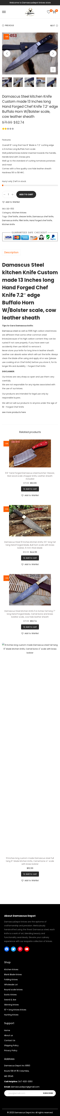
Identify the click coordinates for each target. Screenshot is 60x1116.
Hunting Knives (11, 1014)
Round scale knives (13, 989)
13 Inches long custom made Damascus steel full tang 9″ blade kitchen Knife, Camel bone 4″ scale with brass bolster (30, 861)
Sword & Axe (10, 999)
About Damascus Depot (20, 915)
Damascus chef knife (43, 216)
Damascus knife (10, 220)
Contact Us (9, 1040)
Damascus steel (10, 331)
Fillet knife (23, 220)
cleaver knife (25, 216)
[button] (11, 202)
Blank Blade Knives (13, 974)
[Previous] (6, 53)
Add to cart (26, 194)
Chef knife (13, 216)
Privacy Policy (10, 1050)
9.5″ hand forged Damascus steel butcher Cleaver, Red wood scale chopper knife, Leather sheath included (30, 476)
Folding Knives (11, 979)
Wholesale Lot (11, 984)
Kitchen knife (8, 224)
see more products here (14, 412)
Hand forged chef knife (40, 220)
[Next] (53, 53)
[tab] (30, 252)
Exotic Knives (10, 994)
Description (11, 252)
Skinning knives (11, 1004)
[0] (48, 12)
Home (7, 1030)
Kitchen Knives (19, 212)
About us (8, 1035)
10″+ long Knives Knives (15, 1009)
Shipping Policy (11, 1045)
